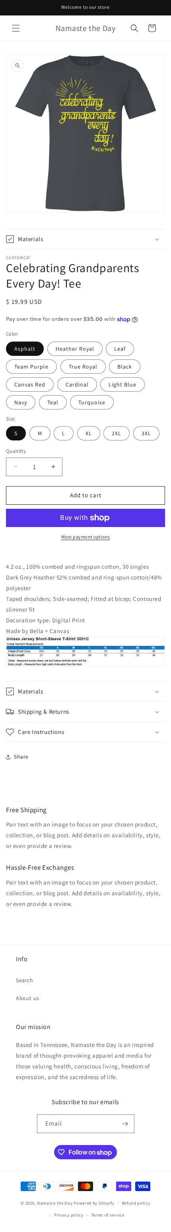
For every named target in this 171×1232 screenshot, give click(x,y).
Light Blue (122, 384)
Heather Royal (75, 348)
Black (124, 366)
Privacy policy (69, 1215)
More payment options (85, 537)
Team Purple (31, 366)
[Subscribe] (125, 1123)
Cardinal (77, 384)
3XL (146, 433)
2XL (116, 433)
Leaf (120, 348)
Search (24, 980)
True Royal (83, 366)
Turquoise (91, 402)
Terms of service (107, 1215)
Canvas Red (29, 384)
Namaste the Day (55, 1203)
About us (27, 998)
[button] (16, 28)
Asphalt (24, 348)
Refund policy (136, 1203)
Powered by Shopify (94, 1203)
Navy (20, 402)
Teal (52, 402)
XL (89, 433)
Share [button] (21, 756)
